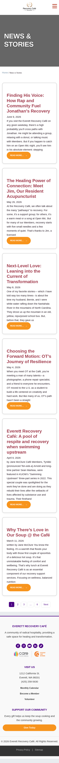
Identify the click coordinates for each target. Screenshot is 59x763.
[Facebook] (18, 646)
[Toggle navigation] (54, 6)
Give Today (29, 727)
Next (46, 604)
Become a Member (29, 693)
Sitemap (39, 750)
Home (5, 73)
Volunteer (30, 699)
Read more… (17, 155)
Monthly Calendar (29, 688)
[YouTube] (29, 646)
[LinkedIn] (35, 646)
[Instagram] (24, 646)
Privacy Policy (23, 750)
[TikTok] (41, 646)
